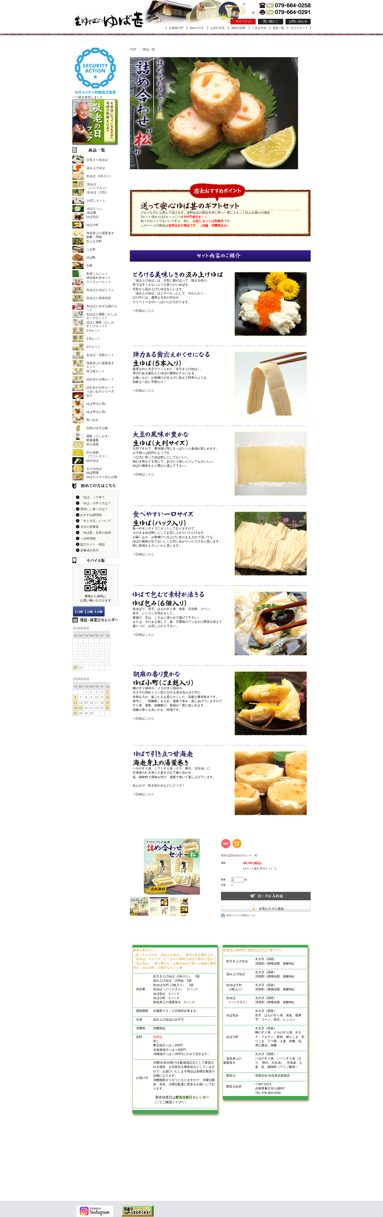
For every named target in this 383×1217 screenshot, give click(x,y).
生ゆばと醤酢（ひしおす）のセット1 (101, 316)
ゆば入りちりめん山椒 (101, 476)
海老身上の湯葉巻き (100, 233)
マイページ (243, 21)
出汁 (89, 395)
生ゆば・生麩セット (100, 355)
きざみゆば (94, 468)
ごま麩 (91, 249)
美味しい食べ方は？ (94, 509)
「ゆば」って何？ (92, 497)
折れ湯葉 (92, 444)
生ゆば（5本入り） (99, 176)
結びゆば (92, 460)
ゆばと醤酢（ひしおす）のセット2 (100, 324)
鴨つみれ (92, 420)
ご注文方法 (259, 27)
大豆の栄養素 (89, 526)
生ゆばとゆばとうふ (100, 289)
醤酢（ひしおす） (98, 436)
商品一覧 (278, 27)
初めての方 (197, 27)
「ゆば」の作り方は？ (95, 503)
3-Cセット (93, 346)
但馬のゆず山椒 (97, 428)
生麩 (89, 265)
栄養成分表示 (89, 550)
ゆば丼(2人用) (96, 403)
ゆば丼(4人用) (96, 411)
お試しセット (96, 200)
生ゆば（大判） (98, 192)
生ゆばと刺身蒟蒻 (98, 298)
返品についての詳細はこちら (241, 915)
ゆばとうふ (94, 208)
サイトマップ (299, 27)
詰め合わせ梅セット (100, 379)
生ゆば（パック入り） (98, 185)
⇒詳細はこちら (143, 310)
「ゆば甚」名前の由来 (95, 532)
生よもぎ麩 (94, 241)
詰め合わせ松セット (100, 387)
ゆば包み (92, 216)
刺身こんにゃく (97, 273)
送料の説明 (238, 27)
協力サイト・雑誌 (92, 544)
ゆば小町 (92, 224)
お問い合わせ (298, 21)
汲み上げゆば (95, 168)
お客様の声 (176, 27)
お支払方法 (218, 27)
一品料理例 (88, 538)
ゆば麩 (91, 257)
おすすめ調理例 (91, 515)
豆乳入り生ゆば (97, 159)
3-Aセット (93, 330)
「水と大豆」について (95, 520)
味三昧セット (95, 371)
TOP (133, 49)
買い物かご (270, 21)
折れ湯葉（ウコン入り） (97, 454)
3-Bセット (93, 338)
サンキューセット (98, 281)
